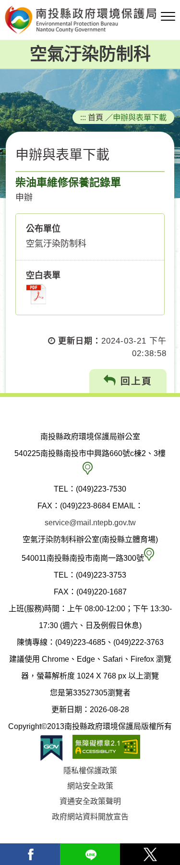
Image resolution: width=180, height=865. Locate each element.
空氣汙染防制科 (90, 54)
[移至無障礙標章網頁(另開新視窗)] (106, 748)
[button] (168, 17)
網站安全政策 (90, 786)
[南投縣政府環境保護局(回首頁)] (90, 20)
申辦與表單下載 (140, 117)
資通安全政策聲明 (90, 801)
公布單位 (43, 229)
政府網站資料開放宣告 (90, 817)
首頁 (95, 117)
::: (83, 117)
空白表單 (43, 275)
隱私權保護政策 (90, 770)
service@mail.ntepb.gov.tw (90, 523)
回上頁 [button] (134, 381)
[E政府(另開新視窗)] (51, 748)
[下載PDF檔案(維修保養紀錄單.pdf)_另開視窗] (36, 294)
